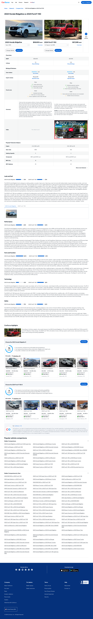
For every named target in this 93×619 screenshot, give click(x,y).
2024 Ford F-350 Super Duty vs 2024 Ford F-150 (73, 453)
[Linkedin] (29, 570)
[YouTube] (22, 570)
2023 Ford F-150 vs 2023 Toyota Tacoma (43, 507)
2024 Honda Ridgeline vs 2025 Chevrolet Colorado (74, 482)
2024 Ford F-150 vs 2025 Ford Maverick (42, 450)
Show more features (81, 167)
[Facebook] (16, 570)
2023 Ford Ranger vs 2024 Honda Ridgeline (72, 503)
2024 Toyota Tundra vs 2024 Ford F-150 (42, 467)
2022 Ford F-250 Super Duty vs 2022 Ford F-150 (73, 519)
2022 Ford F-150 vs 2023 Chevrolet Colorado (44, 510)
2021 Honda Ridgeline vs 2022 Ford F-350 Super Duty (75, 542)
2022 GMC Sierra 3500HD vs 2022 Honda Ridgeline (17, 513)
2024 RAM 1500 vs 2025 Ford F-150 (13, 476)
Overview (40, 45)
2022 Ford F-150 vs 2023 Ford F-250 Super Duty (16, 510)
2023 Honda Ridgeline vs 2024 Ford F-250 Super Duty (17, 444)
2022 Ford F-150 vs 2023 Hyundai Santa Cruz (44, 519)
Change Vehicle (10, 50)
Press (5, 591)
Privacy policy (47, 588)
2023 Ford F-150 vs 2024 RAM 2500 (70, 500)
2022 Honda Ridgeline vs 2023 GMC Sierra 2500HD (45, 525)
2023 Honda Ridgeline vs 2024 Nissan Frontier (44, 444)
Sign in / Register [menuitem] (86, 2)
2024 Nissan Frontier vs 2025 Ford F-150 (43, 485)
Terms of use (47, 585)
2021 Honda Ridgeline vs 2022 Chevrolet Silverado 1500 (16, 552)
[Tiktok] (32, 570)
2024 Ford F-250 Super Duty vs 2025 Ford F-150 (44, 476)
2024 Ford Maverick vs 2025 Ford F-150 (71, 479)
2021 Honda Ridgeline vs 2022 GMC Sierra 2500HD (45, 548)
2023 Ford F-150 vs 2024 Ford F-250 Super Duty (45, 503)
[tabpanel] (46, 214)
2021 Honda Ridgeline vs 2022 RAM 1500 (72, 545)
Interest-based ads (49, 594)
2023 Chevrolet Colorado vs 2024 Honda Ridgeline (45, 491)
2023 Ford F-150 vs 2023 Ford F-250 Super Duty (45, 488)
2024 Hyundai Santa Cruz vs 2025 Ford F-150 (15, 482)
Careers (6, 599)
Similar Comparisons (10, 441)
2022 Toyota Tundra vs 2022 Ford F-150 (14, 516)
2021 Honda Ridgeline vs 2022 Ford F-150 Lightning (45, 551)
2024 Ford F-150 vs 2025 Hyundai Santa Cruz (73, 467)
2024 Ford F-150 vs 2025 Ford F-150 (70, 464)
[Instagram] (25, 570)
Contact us (67, 588)
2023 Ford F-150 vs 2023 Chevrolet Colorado (15, 494)
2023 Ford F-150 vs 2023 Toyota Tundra (71, 488)
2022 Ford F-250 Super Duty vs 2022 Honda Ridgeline (75, 522)
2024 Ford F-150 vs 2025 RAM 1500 (70, 444)
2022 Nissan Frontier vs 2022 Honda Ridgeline (73, 510)
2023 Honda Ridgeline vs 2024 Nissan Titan (15, 450)
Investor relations (8, 594)
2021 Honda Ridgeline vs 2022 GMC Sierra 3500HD (17, 548)
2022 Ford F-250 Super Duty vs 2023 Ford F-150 (16, 522)
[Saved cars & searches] (78, 2)
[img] (12, 374)
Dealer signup (29, 585)
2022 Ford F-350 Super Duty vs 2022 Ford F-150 (16, 519)
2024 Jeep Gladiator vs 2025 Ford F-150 (14, 479)
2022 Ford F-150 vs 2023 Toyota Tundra (42, 513)
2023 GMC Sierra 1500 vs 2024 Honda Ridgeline (16, 497)
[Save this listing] (20, 365)
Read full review (35, 78)
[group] (11, 214)
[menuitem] (12, 2)
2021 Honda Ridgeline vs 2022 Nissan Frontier (44, 542)
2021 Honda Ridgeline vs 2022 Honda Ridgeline (44, 530)
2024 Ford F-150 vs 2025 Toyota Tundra (71, 460)
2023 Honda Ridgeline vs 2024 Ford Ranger (15, 460)
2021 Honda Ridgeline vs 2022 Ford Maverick (15, 545)
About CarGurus (8, 585)
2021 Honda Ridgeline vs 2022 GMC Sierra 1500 (44, 545)
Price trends (7, 596)
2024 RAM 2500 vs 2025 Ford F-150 (41, 482)
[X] (19, 570)
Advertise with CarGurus (10, 602)
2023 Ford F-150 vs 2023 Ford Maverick (14, 491)
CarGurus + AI (18, 425)
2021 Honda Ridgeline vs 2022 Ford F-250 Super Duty (75, 534)
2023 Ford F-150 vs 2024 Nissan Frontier (72, 494)
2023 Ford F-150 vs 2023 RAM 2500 (13, 503)
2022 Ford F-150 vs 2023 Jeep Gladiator (43, 516)
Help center (67, 585)
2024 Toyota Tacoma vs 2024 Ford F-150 (43, 464)
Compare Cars (19, 8)
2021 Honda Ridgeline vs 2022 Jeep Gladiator (15, 534)
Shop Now (19, 50)
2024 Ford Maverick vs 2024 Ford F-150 (14, 457)
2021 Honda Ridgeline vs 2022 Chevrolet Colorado (16, 542)
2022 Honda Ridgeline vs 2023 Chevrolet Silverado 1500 (74, 526)
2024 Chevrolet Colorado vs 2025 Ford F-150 (15, 488)
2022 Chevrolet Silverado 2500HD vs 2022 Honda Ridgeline (16, 530)
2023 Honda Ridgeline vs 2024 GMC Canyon (73, 447)
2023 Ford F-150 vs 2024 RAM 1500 (41, 497)
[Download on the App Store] (64, 570)
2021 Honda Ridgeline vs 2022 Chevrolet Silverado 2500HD (45, 535)
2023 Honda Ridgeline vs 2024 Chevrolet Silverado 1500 (17, 454)
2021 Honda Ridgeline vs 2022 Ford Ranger (43, 539)
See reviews (35, 73)
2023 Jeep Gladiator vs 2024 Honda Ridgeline (73, 497)
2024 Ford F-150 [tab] (22, 206)
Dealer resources (30, 588)
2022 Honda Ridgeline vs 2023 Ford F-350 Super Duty (75, 516)
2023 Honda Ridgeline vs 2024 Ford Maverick (44, 457)
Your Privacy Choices (49, 591)
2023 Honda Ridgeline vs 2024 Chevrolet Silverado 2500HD (45, 454)
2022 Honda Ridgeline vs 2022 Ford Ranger (72, 507)
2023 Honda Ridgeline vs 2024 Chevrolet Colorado (45, 447)
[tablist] (46, 206)
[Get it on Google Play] (74, 570)
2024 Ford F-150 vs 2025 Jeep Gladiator (14, 467)
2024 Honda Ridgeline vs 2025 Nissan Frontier (44, 479)
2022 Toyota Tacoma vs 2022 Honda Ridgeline (73, 513)
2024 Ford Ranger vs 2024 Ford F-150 (13, 447)
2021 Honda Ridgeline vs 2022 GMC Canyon (15, 539)
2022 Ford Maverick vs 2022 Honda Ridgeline (15, 525)
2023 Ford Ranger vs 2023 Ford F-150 (13, 500)
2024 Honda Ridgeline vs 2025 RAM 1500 (72, 485)
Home (5, 8)
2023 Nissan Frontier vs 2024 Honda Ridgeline (44, 500)
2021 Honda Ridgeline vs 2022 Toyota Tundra (73, 539)
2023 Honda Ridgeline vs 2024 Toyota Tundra (44, 460)
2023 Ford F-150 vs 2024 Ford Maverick (71, 491)
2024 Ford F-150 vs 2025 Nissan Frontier (71, 457)
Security (46, 596)
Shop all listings (35, 63)
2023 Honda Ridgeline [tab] (10, 206)
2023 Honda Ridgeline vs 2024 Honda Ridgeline (16, 464)
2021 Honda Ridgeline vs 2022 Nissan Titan (72, 530)
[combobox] (10, 609)
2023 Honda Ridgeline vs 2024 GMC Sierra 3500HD (74, 450)
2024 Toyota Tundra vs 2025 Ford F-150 (14, 485)
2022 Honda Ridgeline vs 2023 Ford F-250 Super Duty (46, 522)
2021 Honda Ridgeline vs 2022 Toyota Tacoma (73, 548)
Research (11, 8)
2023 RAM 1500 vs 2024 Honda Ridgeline (43, 494)
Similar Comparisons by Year (12, 473)
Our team (6, 588)
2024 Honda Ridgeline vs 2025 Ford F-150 (72, 476)
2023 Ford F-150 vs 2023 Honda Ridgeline (14, 507)
